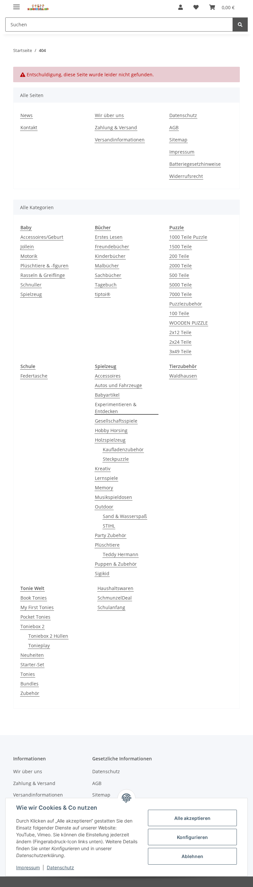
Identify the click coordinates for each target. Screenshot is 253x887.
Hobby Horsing (111, 430)
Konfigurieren (192, 837)
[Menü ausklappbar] (16, 4)
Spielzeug (31, 294)
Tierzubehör (183, 366)
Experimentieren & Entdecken (115, 407)
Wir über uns (109, 115)
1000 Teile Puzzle (188, 237)
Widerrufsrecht (186, 176)
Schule (27, 366)
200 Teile (179, 256)
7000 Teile (180, 294)
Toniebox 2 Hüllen (48, 636)
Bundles (29, 683)
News (26, 115)
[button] (180, 7)
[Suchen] (240, 24)
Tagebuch (106, 285)
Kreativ (102, 468)
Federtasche (33, 376)
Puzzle (176, 227)
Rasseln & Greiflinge (42, 275)
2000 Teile (180, 265)
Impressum (28, 867)
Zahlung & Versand (116, 127)
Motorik (28, 256)
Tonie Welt (32, 588)
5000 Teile (180, 285)
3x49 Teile (180, 351)
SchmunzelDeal (115, 598)
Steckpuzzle (116, 459)
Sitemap (178, 139)
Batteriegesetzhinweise (195, 164)
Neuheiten (32, 655)
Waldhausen (183, 376)
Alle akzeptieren (192, 818)
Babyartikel (107, 395)
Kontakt (28, 127)
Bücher (103, 227)
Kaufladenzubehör (123, 449)
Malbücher (107, 265)
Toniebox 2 (32, 626)
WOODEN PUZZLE (188, 323)
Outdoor (104, 507)
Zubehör (29, 693)
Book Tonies (33, 598)
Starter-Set (32, 664)
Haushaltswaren (115, 588)
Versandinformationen (120, 139)
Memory (104, 487)
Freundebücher (112, 246)
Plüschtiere (107, 545)
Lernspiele (106, 478)
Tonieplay (39, 645)
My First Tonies (37, 607)
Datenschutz (60, 867)
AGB (174, 127)
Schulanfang (111, 607)
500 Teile (179, 275)
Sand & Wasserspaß (125, 516)
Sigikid (102, 573)
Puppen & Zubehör (116, 564)
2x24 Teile (180, 342)
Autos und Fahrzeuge (118, 385)
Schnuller (31, 285)
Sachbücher (108, 275)
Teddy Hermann (120, 554)
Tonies (27, 674)
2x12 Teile (180, 332)
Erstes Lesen (109, 237)
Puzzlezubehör (185, 304)
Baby (26, 227)
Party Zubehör (110, 535)
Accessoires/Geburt (41, 237)
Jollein (27, 246)
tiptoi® (102, 294)
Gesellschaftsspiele (116, 421)
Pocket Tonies (35, 617)
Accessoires (108, 376)
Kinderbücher (110, 256)
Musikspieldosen (113, 497)
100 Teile (179, 313)
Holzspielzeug (110, 440)
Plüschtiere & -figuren (44, 265)
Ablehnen (192, 856)
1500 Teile (180, 246)
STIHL (109, 526)
